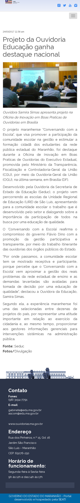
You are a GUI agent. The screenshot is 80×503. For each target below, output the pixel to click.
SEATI (62, 499)
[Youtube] (69, 4)
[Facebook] (58, 4)
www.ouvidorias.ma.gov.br (25, 424)
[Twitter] (63, 4)
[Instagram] (74, 4)
